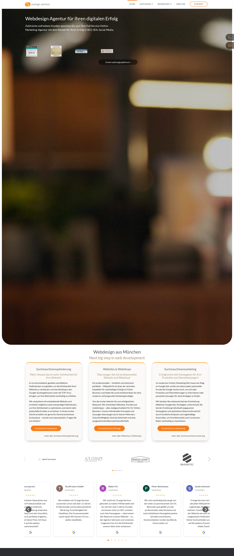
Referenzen (163, 4)
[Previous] (29, 509)
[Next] (205, 509)
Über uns (180, 4)
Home (132, 4)
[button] (209, 459)
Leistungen (145, 4)
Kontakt (198, 4)
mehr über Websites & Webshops (127, 436)
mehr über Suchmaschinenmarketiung (188, 436)
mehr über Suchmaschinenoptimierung (61, 436)
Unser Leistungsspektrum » (118, 62)
